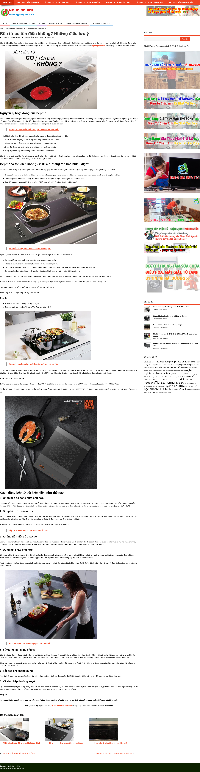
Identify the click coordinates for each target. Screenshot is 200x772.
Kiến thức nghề (55, 23)
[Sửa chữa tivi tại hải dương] (172, 253)
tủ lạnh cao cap (188, 386)
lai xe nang (162, 370)
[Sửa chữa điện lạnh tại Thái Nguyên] (172, 240)
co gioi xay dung (185, 365)
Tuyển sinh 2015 (174, 386)
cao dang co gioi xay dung (173, 361)
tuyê (155, 386)
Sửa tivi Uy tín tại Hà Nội (27, 2)
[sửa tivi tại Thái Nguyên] (172, 89)
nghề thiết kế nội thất (176, 374)
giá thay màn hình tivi (160, 367)
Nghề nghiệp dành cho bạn (23, 23)
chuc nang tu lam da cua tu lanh (158, 364)
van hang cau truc (192, 389)
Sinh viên (168, 377)
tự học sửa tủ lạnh (176, 389)
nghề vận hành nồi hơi (159, 377)
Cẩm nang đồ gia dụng (101, 23)
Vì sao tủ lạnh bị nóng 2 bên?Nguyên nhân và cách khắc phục (113, 753)
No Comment (163, 309)
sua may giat (176, 377)
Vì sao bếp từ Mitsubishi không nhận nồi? (110, 743)
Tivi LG (184, 379)
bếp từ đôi (147, 362)
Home (1, 28)
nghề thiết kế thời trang (188, 374)
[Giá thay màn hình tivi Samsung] (172, 109)
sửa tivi (183, 376)
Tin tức (5, 23)
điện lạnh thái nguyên (165, 392)
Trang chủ (7, 2)
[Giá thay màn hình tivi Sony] (172, 129)
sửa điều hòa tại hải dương (169, 380)
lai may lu (190, 367)
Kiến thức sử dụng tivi (179, 367)
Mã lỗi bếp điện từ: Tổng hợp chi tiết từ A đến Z (21, 743)
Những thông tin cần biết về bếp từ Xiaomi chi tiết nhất (18, 753)
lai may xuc (156, 370)
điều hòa (155, 392)
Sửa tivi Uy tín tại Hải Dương (149, 2)
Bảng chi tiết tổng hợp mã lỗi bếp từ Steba (66, 743)
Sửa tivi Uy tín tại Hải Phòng (57, 2)
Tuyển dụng (160, 386)
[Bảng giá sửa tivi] (172, 193)
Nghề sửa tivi (161, 373)
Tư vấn (42, 23)
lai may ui (149, 370)
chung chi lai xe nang (173, 364)
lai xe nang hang (170, 370)
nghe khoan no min (180, 370)
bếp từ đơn (156, 362)
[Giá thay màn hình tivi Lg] (172, 149)
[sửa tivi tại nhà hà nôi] (172, 222)
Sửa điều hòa (154, 380)
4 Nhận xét (50, 37)
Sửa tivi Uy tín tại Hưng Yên (180, 2)
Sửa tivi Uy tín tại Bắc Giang (118, 2)
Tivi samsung (165, 382)
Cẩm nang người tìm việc (77, 23)
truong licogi (150, 386)
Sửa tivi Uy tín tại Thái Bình (87, 2)
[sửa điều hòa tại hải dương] (172, 293)
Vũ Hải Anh (5, 37)
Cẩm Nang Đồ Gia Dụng (62, 705)
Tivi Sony (179, 383)
